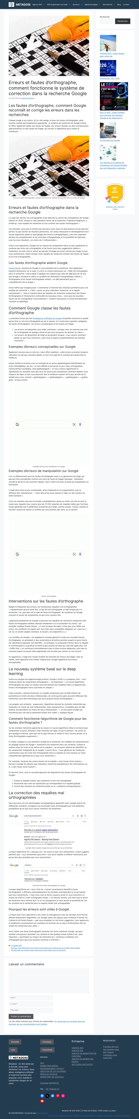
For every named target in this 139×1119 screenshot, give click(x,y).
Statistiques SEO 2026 (110, 78)
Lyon (13, 1050)
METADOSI (23, 4)
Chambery (46, 1042)
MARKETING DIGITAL (49, 1066)
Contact (126, 4)
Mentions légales (65, 1116)
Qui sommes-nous (111, 1049)
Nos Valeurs (108, 1052)
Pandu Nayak (14, 268)
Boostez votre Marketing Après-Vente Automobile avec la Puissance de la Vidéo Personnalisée (45, 948)
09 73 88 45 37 (52, 1089)
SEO (42, 1063)
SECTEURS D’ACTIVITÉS (82, 1064)
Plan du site (53, 1116)
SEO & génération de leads (57, 4)
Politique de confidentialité (84, 1116)
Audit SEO (107, 1058)
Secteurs (76, 4)
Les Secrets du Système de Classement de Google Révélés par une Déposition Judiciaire (113, 165)
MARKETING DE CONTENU (52, 1077)
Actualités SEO (16, 945)
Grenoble (15, 1042)
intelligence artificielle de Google (47, 318)
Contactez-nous (110, 1055)
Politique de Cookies (104, 1116)
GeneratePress (42, 1113)
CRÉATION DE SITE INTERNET (53, 1071)
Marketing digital (91, 4)
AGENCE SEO (77, 1048)
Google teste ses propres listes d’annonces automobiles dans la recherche (38, 950)
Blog (119, 4)
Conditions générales (122, 1116)
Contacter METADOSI (49, 1083)
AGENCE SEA (77, 1051)
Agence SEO (37, 4)
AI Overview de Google (110, 140)
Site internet (107, 4)
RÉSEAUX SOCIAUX (48, 1074)
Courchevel (47, 1050)
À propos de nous (111, 1047)
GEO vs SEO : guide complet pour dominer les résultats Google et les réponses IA (112, 115)
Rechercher (105, 17)
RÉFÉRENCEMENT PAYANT (52, 1069)
